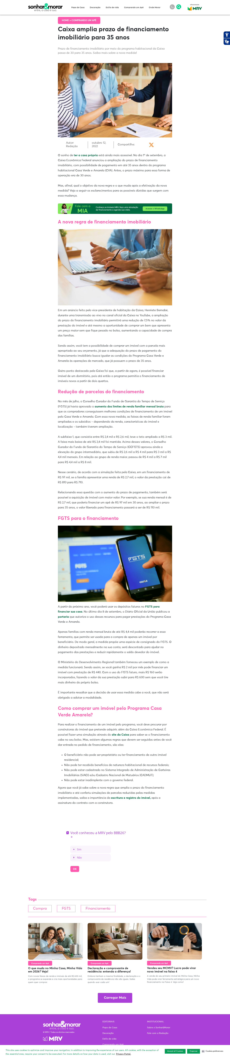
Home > (67, 20)
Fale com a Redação (157, 1033)
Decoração (95, 8)
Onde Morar (154, 8)
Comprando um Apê (133, 8)
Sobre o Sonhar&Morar (158, 1028)
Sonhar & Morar (45, 5)
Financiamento (98, 908)
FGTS (66, 908)
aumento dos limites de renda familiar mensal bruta (129, 406)
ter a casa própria (86, 155)
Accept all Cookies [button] (175, 1051)
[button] (212, 1051)
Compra (40, 908)
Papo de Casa (77, 8)
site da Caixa (120, 734)
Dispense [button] (193, 1051)
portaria (63, 617)
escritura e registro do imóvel (131, 798)
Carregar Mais (115, 997)
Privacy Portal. (123, 1054)
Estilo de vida (112, 8)
